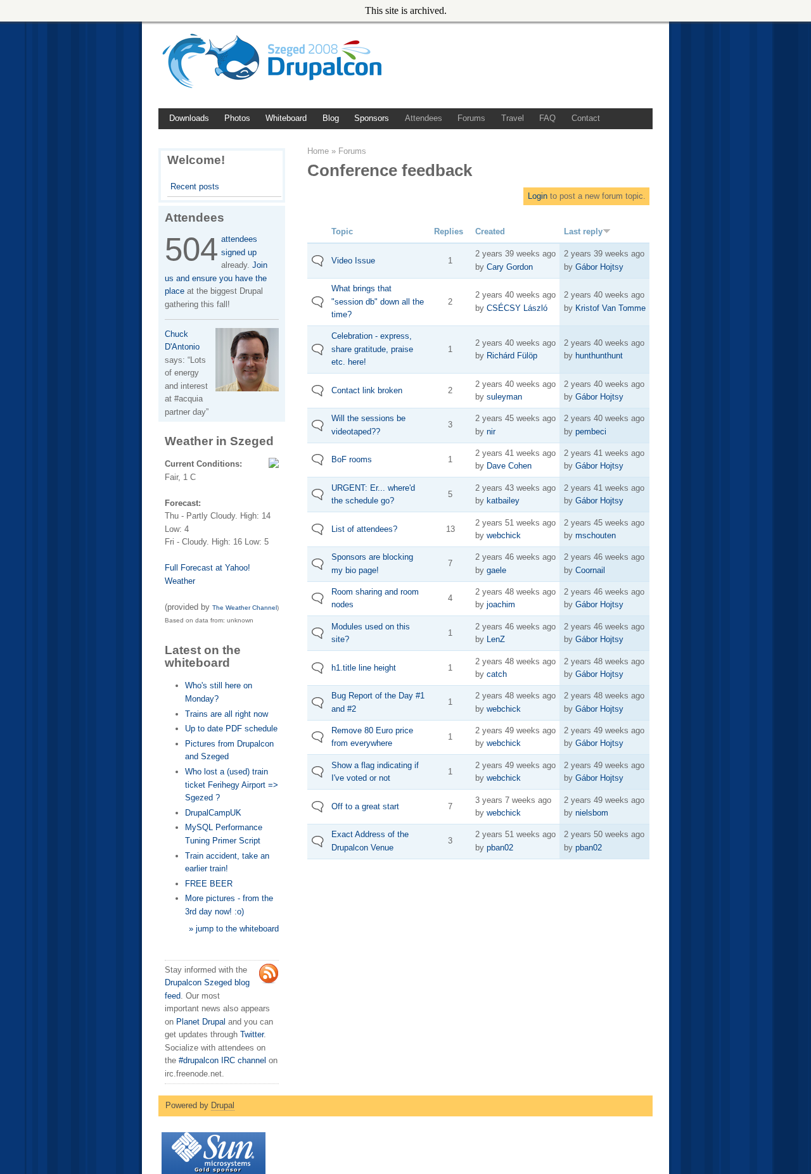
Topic (342, 231)
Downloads (189, 118)
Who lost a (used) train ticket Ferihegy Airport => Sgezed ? (231, 784)
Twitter (252, 1034)
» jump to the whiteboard (234, 928)
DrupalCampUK (213, 812)
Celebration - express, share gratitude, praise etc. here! (372, 349)
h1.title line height (363, 667)
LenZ (496, 639)
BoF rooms (351, 459)
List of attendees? (364, 529)
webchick (504, 535)
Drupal (222, 1105)
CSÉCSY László (517, 308)
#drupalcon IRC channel (222, 1060)
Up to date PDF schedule (231, 728)
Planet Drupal (201, 1021)
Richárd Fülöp (512, 355)
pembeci (590, 431)
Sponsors (371, 118)
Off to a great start (365, 806)
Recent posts (194, 186)
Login (537, 196)
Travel (512, 118)
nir (491, 431)
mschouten (595, 535)
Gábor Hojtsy (599, 267)
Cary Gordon (510, 267)
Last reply (583, 231)
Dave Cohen (509, 465)
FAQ (547, 118)
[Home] (276, 89)
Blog (330, 118)
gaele (496, 570)
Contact (586, 118)
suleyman (504, 396)
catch (497, 674)
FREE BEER (209, 883)
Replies (448, 231)
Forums (471, 118)
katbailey (503, 500)
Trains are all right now (226, 714)
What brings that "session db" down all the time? (377, 301)
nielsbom (591, 812)
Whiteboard (286, 118)
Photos (237, 118)
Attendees (423, 118)
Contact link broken (366, 390)
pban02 (500, 847)
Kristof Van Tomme (610, 308)
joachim (501, 604)
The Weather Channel (244, 607)
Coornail (590, 570)
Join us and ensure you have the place (216, 278)
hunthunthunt (599, 355)
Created (490, 231)
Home (318, 151)
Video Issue (353, 260)
